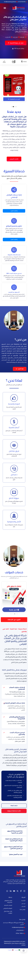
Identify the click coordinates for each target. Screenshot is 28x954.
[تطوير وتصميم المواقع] (14, 221)
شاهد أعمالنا (14, 805)
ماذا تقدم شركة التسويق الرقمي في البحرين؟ (14, 832)
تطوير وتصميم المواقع (14, 226)
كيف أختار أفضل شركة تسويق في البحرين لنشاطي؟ (13, 847)
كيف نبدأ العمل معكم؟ (15, 854)
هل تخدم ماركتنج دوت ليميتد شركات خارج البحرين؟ (13, 839)
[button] (5, 8)
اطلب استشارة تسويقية (14, 810)
